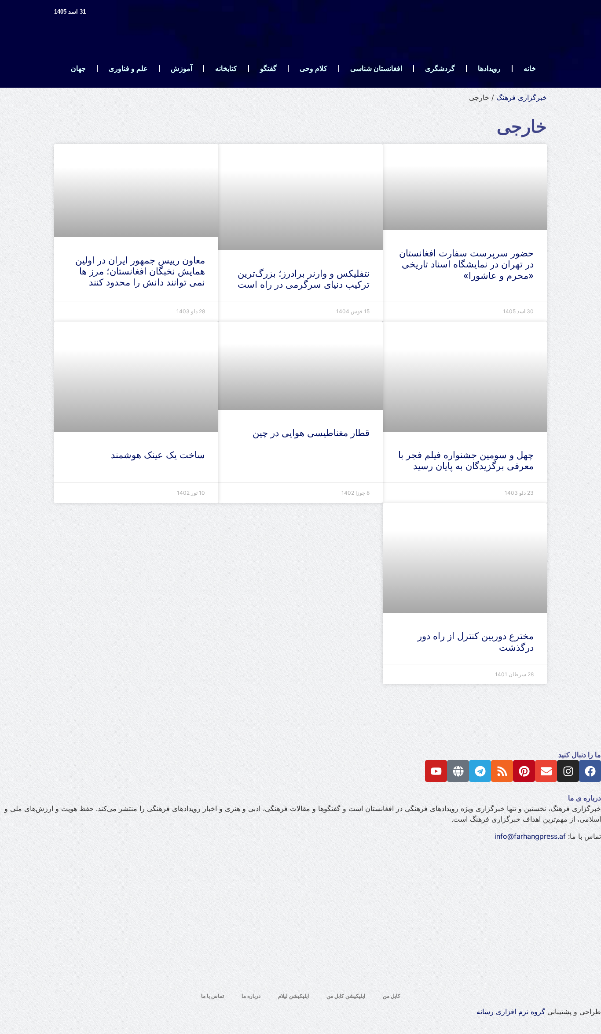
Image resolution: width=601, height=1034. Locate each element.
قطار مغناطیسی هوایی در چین (308, 432)
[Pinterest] (524, 771)
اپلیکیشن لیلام (293, 996)
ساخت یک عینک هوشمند (158, 454)
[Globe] (458, 771)
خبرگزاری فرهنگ (521, 97)
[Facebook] (590, 771)
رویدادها (489, 68)
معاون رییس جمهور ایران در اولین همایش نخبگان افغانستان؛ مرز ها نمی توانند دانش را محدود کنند (140, 271)
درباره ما (251, 996)
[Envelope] (546, 771)
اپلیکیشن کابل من (345, 996)
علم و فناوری (128, 68)
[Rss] (502, 771)
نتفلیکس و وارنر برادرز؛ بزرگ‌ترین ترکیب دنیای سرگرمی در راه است (304, 279)
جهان (78, 68)
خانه (530, 68)
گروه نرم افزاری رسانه (510, 1011)
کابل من (391, 996)
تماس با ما (212, 996)
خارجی (522, 126)
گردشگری (440, 68)
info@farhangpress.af (530, 836)
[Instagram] (568, 771)
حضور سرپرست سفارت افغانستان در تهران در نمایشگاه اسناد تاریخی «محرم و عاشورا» (466, 264)
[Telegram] (480, 771)
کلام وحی (313, 68)
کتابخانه (226, 68)
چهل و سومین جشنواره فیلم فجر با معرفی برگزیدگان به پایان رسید (466, 460)
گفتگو (268, 68)
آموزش (181, 68)
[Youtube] (436, 771)
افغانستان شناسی (376, 68)
